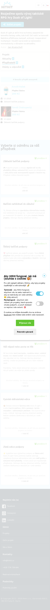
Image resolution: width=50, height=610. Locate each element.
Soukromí (8, 315)
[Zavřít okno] (44, 276)
